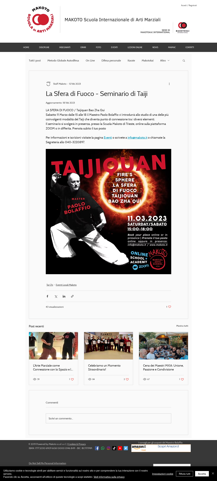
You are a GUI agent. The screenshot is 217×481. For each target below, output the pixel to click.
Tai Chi (49, 284)
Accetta (202, 473)
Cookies (72, 444)
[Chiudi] (213, 473)
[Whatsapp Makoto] (103, 448)
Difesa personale (111, 60)
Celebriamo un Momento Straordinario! (104, 367)
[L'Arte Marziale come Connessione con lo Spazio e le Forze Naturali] (53, 345)
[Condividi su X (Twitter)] (55, 296)
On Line (90, 60)
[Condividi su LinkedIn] (64, 296)
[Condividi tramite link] (72, 296)
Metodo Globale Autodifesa (63, 60)
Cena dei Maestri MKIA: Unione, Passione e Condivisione (163, 367)
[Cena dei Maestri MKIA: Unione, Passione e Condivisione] (163, 345)
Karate (131, 60)
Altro (163, 60)
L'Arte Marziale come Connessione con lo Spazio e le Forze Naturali (53, 367)
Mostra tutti (182, 325)
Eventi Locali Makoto (66, 284)
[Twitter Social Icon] (126, 448)
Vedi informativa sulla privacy (109, 476)
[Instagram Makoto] (108, 448)
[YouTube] (120, 448)
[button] (98, 47)
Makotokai (147, 60)
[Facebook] (97, 448)
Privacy (82, 444)
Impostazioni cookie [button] (162, 473)
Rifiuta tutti (184, 473)
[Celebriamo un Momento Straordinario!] (108, 345)
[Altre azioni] (169, 84)
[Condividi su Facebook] (47, 296)
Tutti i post (35, 60)
